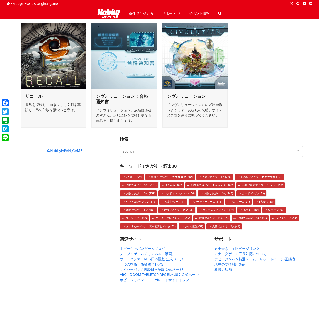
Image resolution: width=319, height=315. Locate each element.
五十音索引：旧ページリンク (237, 248)
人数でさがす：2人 (226, 226)
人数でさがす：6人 (218, 193)
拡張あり (251, 210)
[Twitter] (5, 111)
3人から (266, 201)
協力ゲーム (240, 201)
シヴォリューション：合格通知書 (122, 98)
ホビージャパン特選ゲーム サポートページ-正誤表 (254, 259)
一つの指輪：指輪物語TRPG (141, 264)
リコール (34, 96)
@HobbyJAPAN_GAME (64, 150)
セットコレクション (141, 201)
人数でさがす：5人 (140, 193)
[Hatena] (5, 129)
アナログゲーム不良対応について (240, 253)
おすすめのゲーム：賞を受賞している (151, 226)
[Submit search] (298, 151)
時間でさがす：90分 (252, 218)
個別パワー (175, 201)
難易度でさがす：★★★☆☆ (262, 177)
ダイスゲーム (286, 218)
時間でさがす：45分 (179, 210)
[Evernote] (5, 120)
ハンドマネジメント (179, 193)
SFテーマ (276, 210)
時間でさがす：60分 (140, 210)
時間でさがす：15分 (214, 218)
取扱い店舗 (223, 269)
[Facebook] (5, 103)
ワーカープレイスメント (173, 218)
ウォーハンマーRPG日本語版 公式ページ (151, 259)
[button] (219, 13)
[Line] (5, 137)
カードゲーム (253, 193)
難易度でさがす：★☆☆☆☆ (212, 185)
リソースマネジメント (218, 210)
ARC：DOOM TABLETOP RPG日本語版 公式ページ (159, 274)
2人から (134, 177)
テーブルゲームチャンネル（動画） (147, 253)
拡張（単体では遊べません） (262, 185)
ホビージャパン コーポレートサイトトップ (154, 279)
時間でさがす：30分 (141, 185)
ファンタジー (136, 218)
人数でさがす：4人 (217, 177)
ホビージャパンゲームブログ (142, 248)
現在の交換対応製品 (230, 264)
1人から (174, 185)
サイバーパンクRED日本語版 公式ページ (151, 269)
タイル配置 (194, 226)
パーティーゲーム (208, 201)
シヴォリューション (186, 96)
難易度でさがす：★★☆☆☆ (172, 177)
